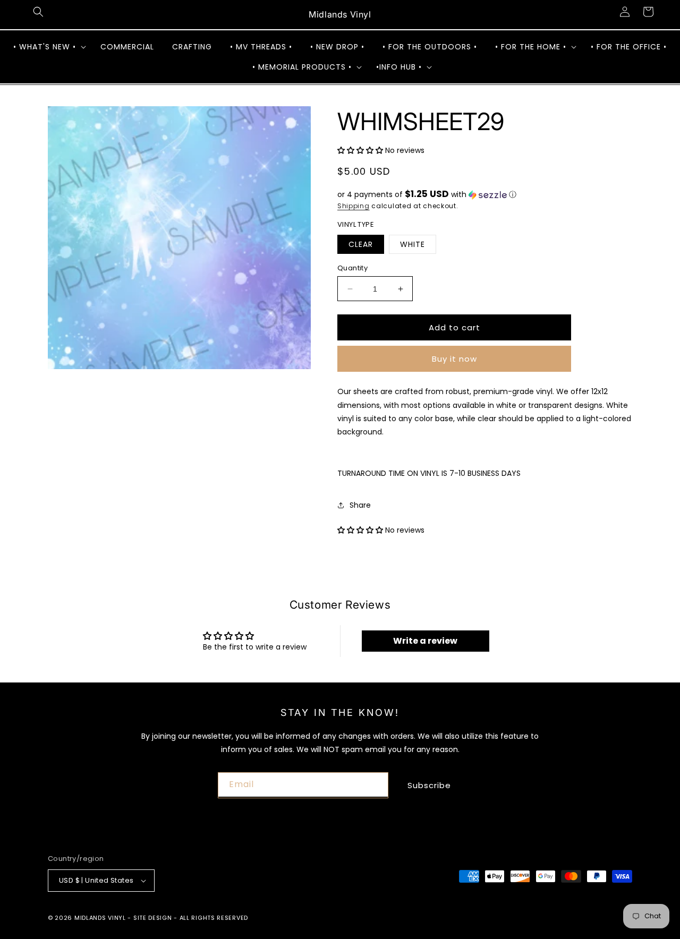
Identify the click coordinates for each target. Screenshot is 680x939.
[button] (38, 11)
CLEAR (360, 244)
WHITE (412, 244)
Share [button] (360, 505)
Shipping (353, 205)
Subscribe (429, 785)
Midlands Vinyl (100, 918)
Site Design (152, 918)
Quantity (352, 268)
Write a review (425, 641)
